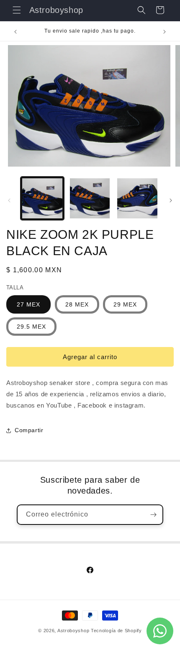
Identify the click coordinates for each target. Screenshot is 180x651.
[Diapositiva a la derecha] (171, 200)
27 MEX (28, 304)
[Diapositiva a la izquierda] (9, 200)
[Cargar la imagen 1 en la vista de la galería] (42, 198)
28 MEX (77, 304)
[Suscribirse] (153, 514)
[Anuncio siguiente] (164, 32)
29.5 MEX (31, 326)
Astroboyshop (73, 630)
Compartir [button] (29, 430)
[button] (17, 10)
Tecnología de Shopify (116, 630)
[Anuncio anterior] (15, 32)
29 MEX (125, 304)
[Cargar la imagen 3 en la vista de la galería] (137, 198)
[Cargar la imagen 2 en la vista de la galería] (90, 198)
